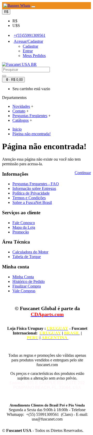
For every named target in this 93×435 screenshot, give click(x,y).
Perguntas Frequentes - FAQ (35, 184)
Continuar (83, 172)
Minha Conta (23, 277)
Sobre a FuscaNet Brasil (32, 202)
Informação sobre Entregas (34, 188)
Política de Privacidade (31, 193)
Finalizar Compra (26, 286)
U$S (16, 25)
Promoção (20, 232)
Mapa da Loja (23, 227)
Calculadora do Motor (30, 252)
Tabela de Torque (26, 256)
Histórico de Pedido (28, 281)
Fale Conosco (23, 222)
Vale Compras (23, 291)
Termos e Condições (29, 198)
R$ (14, 21)
